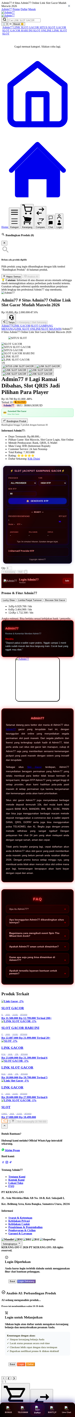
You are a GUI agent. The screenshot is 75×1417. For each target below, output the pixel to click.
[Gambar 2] (48, 366)
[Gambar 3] (14, 370)
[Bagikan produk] (4, 322)
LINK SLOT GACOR (26, 27)
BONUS (8, 1412)
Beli (20, 572)
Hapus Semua (13, 276)
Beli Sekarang (39, 322)
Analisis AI (32, 276)
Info (67, 580)
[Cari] (4, 19)
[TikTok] (10, 1162)
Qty (3, 568)
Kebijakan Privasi (19, 1220)
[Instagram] (6, 1162)
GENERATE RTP (37, 501)
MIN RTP (12, 489)
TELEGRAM (23, 1412)
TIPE (40, 478)
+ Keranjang (23, 322)
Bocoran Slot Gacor (55, 600)
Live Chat (66, 1412)
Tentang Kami (16, 1176)
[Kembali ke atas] (4, 1126)
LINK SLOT (59, 30)
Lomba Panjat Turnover (30, 600)
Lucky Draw (9, 600)
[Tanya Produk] (25, 572)
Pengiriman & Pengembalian (25, 1227)
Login (21, 1364)
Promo (16, 9)
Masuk (32, 9)
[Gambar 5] (14, 374)
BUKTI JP (52, 1412)
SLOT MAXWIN (51, 328)
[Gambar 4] (41, 370)
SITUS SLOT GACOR (53, 27)
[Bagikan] (4, 1121)
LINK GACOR (21, 325)
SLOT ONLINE (42, 30)
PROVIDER (13, 478)
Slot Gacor (34, 767)
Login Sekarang (26, 1281)
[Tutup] (4, 243)
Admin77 (6, 9)
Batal (12, 1281)
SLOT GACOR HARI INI (17, 30)
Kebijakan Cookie (19, 1224)
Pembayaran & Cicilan (22, 1230)
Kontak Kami (16, 1179)
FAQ (11, 1186)
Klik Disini (34, 458)
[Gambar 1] (18, 366)
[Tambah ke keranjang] (13, 1121)
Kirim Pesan (12, 1150)
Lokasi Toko (15, 1183)
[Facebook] (3, 1162)
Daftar (24, 9)
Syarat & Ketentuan (20, 1217)
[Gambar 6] (41, 374)
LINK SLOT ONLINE (28, 328)
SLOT (5, 33)
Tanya (11, 322)
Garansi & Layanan (20, 1233)
